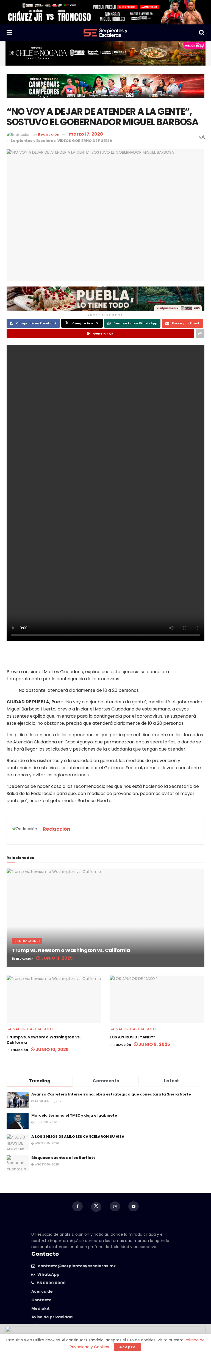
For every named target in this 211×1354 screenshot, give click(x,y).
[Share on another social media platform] (200, 333)
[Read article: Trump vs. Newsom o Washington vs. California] (105, 918)
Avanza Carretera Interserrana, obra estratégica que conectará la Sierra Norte (111, 1094)
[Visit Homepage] (105, 32)
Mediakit (40, 1308)
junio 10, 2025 (52, 1049)
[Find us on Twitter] (96, 1207)
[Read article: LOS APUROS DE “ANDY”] (157, 999)
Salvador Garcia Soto (30, 1029)
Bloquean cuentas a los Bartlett (63, 1157)
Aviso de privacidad (52, 1317)
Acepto (127, 1347)
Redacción (48, 134)
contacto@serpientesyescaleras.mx (77, 1266)
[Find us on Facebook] (77, 1206)
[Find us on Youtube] (133, 1206)
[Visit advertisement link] (105, 12)
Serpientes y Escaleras (33, 140)
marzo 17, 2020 (86, 134)
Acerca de (42, 1291)
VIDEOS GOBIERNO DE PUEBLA (84, 140)
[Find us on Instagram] (115, 1206)
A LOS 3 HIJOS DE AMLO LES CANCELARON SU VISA (77, 1136)
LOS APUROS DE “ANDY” (132, 1037)
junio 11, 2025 (56, 958)
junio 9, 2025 (154, 1044)
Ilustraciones (27, 941)
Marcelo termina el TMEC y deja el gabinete (74, 1115)
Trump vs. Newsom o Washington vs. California (71, 950)
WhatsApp (48, 1274)
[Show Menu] (9, 32)
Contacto (41, 1300)
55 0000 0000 (51, 1283)
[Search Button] (201, 32)
